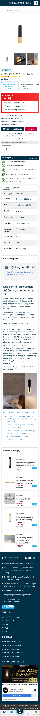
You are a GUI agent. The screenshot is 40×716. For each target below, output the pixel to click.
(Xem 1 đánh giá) (15, 76)
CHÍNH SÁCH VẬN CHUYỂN (12, 645)
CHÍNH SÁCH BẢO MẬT (10, 656)
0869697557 (21, 179)
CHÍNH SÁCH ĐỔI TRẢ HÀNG (12, 653)
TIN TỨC (5, 628)
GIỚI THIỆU (6, 624)
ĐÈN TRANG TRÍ (8, 621)
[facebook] (20, 683)
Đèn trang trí (11, 7)
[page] (26, 558)
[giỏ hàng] (4, 712)
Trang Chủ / (5, 7)
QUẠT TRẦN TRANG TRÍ (11, 617)
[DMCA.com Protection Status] (8, 607)
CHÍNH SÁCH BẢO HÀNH (11, 649)
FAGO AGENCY (32, 708)
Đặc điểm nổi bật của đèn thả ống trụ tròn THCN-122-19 (20, 273)
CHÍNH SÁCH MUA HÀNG (11, 642)
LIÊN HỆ (4, 632)
